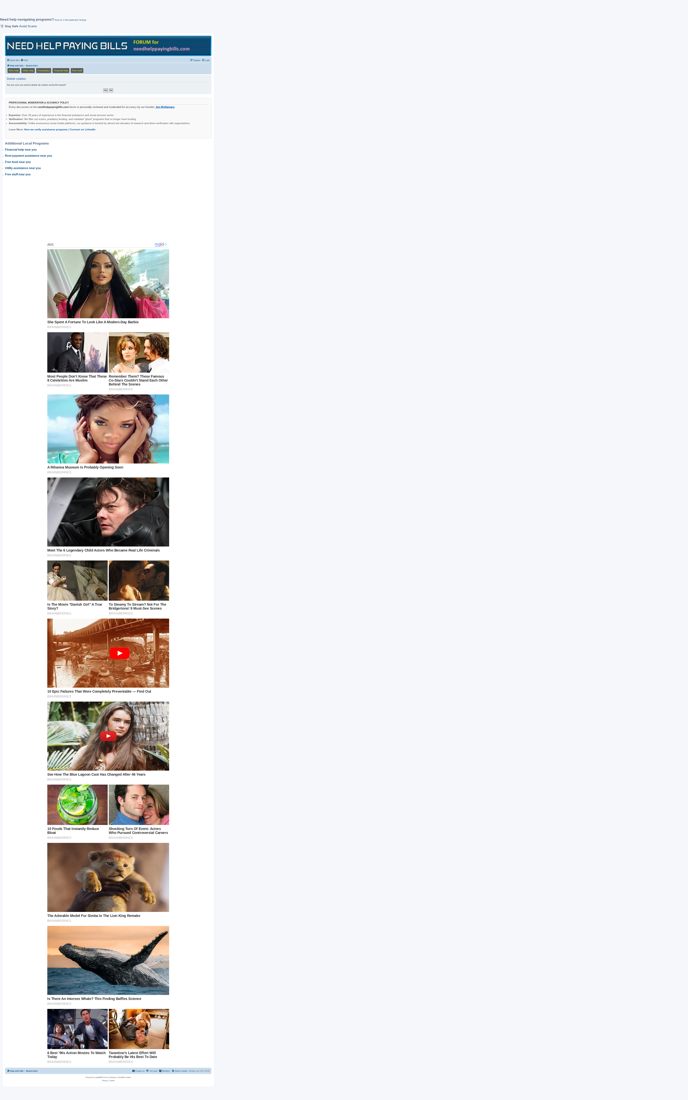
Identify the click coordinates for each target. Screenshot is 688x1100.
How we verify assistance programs (46, 129)
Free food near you (18, 162)
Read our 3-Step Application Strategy (70, 20)
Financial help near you (21, 149)
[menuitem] (24, 60)
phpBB (99, 1077)
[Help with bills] (108, 46)
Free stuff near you (18, 174)
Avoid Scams (28, 26)
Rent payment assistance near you (28, 155)
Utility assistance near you (23, 168)
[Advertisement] (87, 10)
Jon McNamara (165, 106)
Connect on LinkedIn (82, 129)
